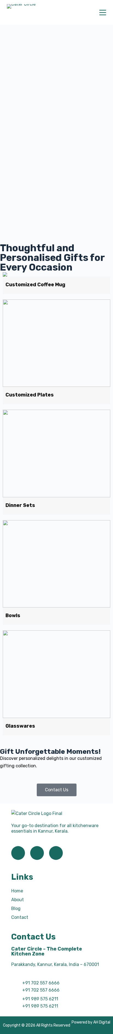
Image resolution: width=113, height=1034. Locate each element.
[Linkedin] (56, 853)
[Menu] (102, 12)
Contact (19, 917)
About (17, 899)
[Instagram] (37, 853)
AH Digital (101, 1022)
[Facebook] (18, 853)
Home (17, 890)
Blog (16, 908)
